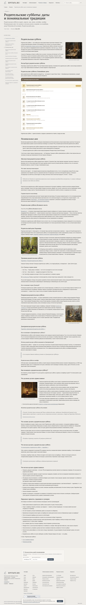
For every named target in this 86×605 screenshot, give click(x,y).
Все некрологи (73, 575)
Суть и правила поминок (28, 539)
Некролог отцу (73, 580)
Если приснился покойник (47, 585)
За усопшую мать (45, 582)
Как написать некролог (74, 577)
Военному (26, 589)
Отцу (33, 575)
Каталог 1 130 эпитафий (28, 593)
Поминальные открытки (60, 585)
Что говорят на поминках (61, 584)
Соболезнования (32, 2)
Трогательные (35, 587)
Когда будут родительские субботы (10, 41)
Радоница (28, 114)
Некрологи (51, 2)
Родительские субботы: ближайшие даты (9, 44)
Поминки (11, 7)
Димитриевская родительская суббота (34, 127)
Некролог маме (73, 578)
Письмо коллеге (45, 578)
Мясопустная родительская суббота (10, 50)
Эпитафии (25, 2)
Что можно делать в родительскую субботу (9, 74)
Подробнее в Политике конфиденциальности (31, 602)
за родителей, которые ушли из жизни (33, 46)
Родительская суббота (9, 38)
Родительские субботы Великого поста (11, 53)
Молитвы (58, 2)
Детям (34, 580)
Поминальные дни (8, 47)
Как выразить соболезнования (48, 577)
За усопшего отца (45, 584)
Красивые (25, 590)
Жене (25, 580)
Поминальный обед (27, 541)
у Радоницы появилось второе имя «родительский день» (46, 234)
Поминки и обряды (42, 2)
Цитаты (25, 585)
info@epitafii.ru (6, 581)
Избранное (11, 583)
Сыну (25, 577)
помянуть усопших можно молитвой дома (48, 404)
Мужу (34, 578)
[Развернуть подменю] (27, 3)
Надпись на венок (59, 587)
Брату (25, 578)
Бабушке (34, 577)
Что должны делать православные (9, 71)
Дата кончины (26, 557)
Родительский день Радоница (11, 56)
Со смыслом (35, 589)
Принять (60, 601)
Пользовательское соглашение (21, 603)
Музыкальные (26, 587)
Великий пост (24, 211)
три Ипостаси (26, 277)
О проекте (6, 583)
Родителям (26, 582)
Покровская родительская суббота (10, 61)
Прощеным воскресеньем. (43, 201)
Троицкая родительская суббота (11, 58)
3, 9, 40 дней (58, 575)
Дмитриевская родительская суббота (10, 64)
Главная (5, 7)
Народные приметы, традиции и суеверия (11, 83)
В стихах (34, 584)
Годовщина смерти (59, 577)
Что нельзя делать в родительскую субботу (9, 78)
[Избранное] (81, 3)
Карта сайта (80, 603)
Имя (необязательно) (36, 557)
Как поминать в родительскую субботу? (11, 68)
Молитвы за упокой (46, 580)
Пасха (57, 47)
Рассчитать (50, 559)
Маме (25, 575)
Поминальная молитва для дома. (29, 416)
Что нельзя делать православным (11, 80)
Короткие (25, 584)
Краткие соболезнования (47, 575)
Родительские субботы (60, 580)
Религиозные (35, 585)
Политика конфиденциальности (9, 603)
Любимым (34, 582)
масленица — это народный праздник (40, 199)
